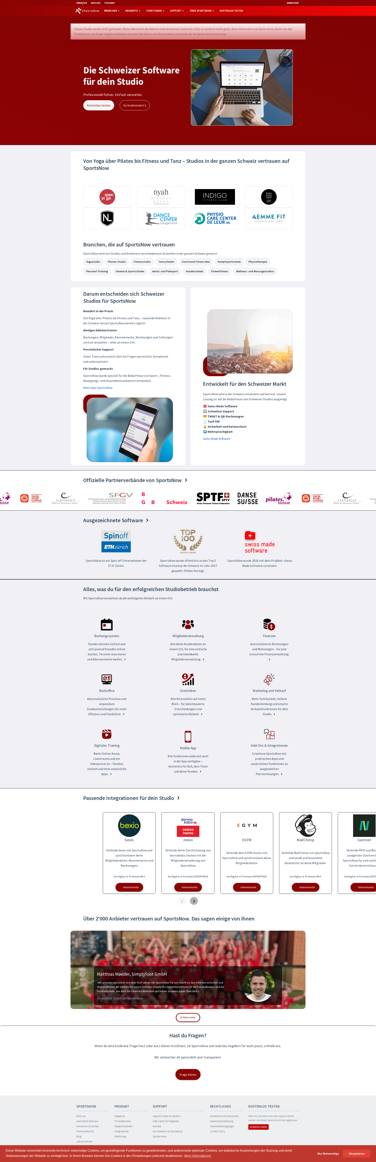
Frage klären (188, 1074)
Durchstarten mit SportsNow (168, 1131)
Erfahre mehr (188, 1017)
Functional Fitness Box (196, 261)
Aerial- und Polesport (165, 271)
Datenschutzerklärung (221, 1121)
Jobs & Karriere (84, 1141)
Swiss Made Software (216, 439)
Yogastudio (93, 261)
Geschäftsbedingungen (222, 1126)
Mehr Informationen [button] (197, 1155)
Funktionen (154, 10)
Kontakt (157, 1126)
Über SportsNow (201, 10)
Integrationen (122, 1131)
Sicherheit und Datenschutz (224, 1116)
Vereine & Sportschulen (130, 271)
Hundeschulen (194, 271)
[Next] (194, 901)
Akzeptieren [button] (357, 1153)
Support (176, 10)
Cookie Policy (217, 1131)
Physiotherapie (258, 261)
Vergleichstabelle (123, 1126)
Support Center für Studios (166, 1116)
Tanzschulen (166, 261)
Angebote (131, 10)
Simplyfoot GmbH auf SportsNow (120, 998)
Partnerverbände (85, 1131)
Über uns (81, 1116)
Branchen (111, 10)
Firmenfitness (219, 271)
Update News (159, 1136)
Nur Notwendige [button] (328, 1153)
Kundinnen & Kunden (87, 1126)
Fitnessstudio (142, 261)
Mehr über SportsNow (97, 388)
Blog (78, 1136)
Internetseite (131, 887)
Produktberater (123, 1121)
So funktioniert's (134, 105)
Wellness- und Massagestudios (255, 271)
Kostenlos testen (231, 10)
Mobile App (120, 1136)
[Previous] (182, 901)
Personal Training (97, 271)
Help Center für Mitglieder (166, 1121)
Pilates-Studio (117, 261)
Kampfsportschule (229, 261)
